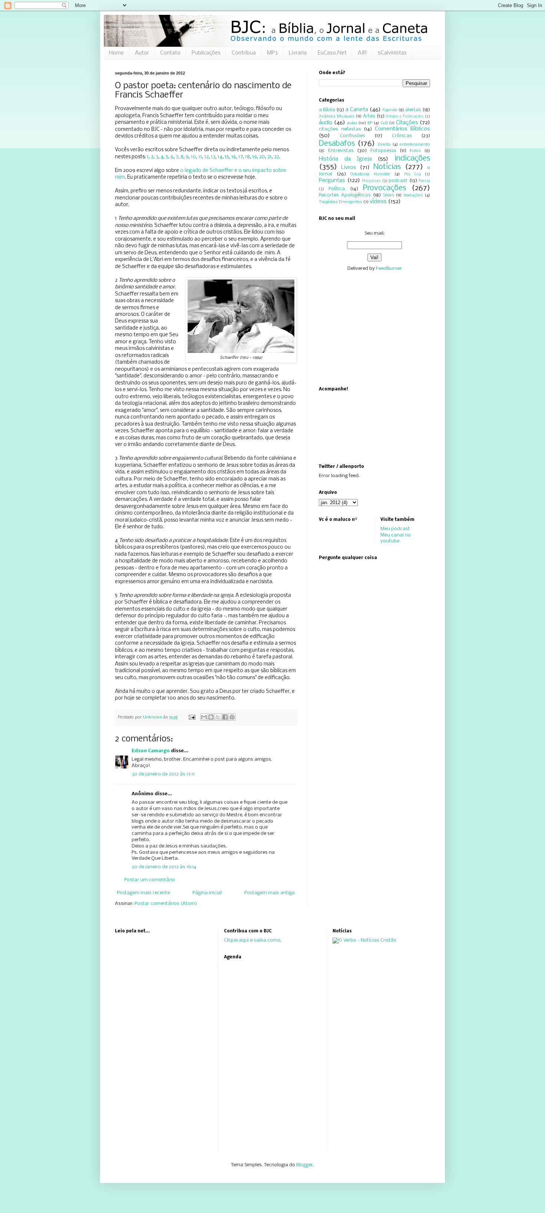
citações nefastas (340, 129)
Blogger (304, 1165)
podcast (398, 180)
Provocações (384, 188)
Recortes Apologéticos (345, 195)
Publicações (206, 53)
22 (276, 157)
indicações (412, 158)
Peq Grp (412, 174)
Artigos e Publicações (405, 117)
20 (262, 157)
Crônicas (402, 135)
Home (116, 53)
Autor (142, 53)
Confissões (352, 135)
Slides (388, 195)
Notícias (387, 167)
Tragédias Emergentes (340, 202)
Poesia (424, 181)
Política (336, 188)
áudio (326, 123)
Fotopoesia (383, 150)
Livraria (298, 53)
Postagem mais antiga (269, 892)
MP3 (272, 53)
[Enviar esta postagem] (191, 717)
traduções (413, 195)
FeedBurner (389, 268)
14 (220, 157)
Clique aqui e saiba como (252, 940)
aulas (352, 123)
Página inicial (207, 892)
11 (200, 157)
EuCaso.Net (332, 53)
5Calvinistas (392, 53)
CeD (384, 123)
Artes (369, 116)
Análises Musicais (336, 116)
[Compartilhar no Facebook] (225, 717)
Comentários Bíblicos (402, 129)
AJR (362, 53)
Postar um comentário (149, 879)
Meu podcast (395, 528)
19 (254, 157)
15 (227, 157)
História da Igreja (345, 159)
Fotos (415, 151)
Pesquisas (371, 181)
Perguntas (332, 181)
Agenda (389, 110)
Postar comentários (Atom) (166, 903)
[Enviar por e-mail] (204, 717)
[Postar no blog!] (211, 717)
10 (193, 157)
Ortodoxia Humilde (370, 174)
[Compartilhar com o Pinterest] (232, 717)
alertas (413, 110)
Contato (170, 53)
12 (206, 157)
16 (233, 157)
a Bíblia (327, 110)
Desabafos (337, 144)
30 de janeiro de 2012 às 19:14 (164, 867)
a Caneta (357, 110)
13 (213, 157)
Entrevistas (341, 150)
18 (247, 157)
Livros (348, 168)
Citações (407, 123)
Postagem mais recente (143, 892)
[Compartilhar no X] (218, 717)
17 (240, 157)
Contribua (244, 53)
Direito (384, 144)
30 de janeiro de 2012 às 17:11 (163, 774)
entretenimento (415, 144)
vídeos (378, 202)
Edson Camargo (151, 750)
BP (370, 123)
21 (269, 157)
